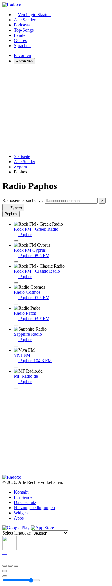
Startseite (22, 156)
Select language (16, 532)
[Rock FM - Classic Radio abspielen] (16, 283)
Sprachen (22, 45)
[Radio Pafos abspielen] (16, 325)
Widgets (21, 512)
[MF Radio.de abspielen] (16, 388)
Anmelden (24, 61)
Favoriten (22, 55)
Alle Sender (24, 19)
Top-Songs (24, 30)
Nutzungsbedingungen (34, 507)
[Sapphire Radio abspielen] (16, 346)
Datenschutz (25, 502)
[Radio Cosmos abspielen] (16, 304)
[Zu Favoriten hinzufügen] (4, 571)
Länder (20, 35)
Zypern (20, 166)
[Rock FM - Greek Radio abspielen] (16, 241)
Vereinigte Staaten (34, 14)
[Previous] (4, 566)
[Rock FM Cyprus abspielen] (16, 262)
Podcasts (22, 24)
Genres (20, 40)
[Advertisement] (56, 109)
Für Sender (24, 497)
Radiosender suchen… (22, 200)
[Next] (16, 566)
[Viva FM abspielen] (16, 367)
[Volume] (4, 576)
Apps (19, 518)
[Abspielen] (10, 566)
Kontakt (21, 492)
